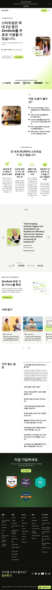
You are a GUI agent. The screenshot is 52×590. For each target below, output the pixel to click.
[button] (35, 365)
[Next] (29, 348)
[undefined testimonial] (11, 265)
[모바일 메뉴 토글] (49, 10)
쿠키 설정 (20, 586)
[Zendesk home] (5, 10)
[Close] (50, 4)
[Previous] (23, 348)
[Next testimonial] (48, 237)
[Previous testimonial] (3, 237)
